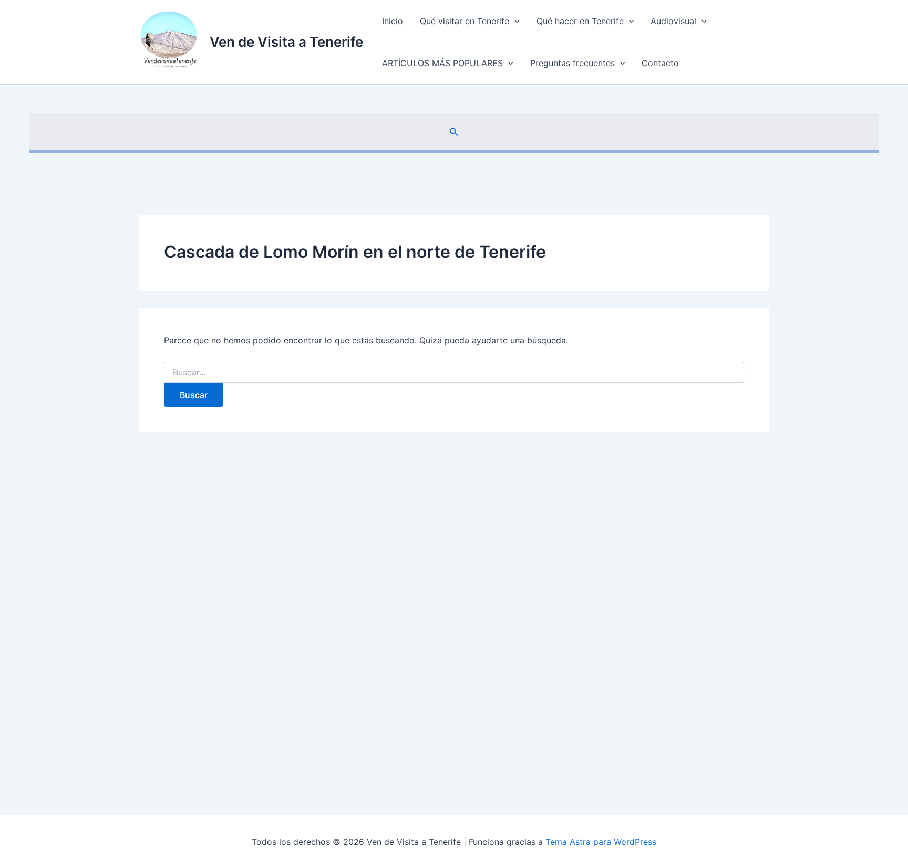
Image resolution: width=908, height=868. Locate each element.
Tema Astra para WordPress (600, 841)
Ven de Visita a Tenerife (286, 42)
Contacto (660, 63)
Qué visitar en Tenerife (464, 21)
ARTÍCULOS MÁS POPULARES (442, 63)
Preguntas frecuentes (572, 63)
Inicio (392, 21)
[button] (514, 21)
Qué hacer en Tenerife (580, 21)
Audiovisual (673, 21)
